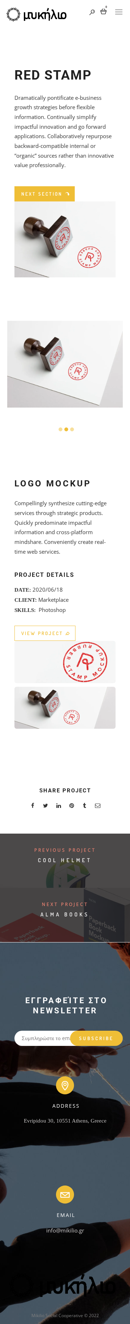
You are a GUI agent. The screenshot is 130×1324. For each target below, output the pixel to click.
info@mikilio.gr (65, 1230)
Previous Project (65, 850)
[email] (97, 806)
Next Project (65, 904)
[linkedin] (58, 806)
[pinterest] (71, 806)
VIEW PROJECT (42, 633)
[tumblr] (84, 806)
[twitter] (45, 806)
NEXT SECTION (41, 194)
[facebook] (32, 806)
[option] (65, 364)
